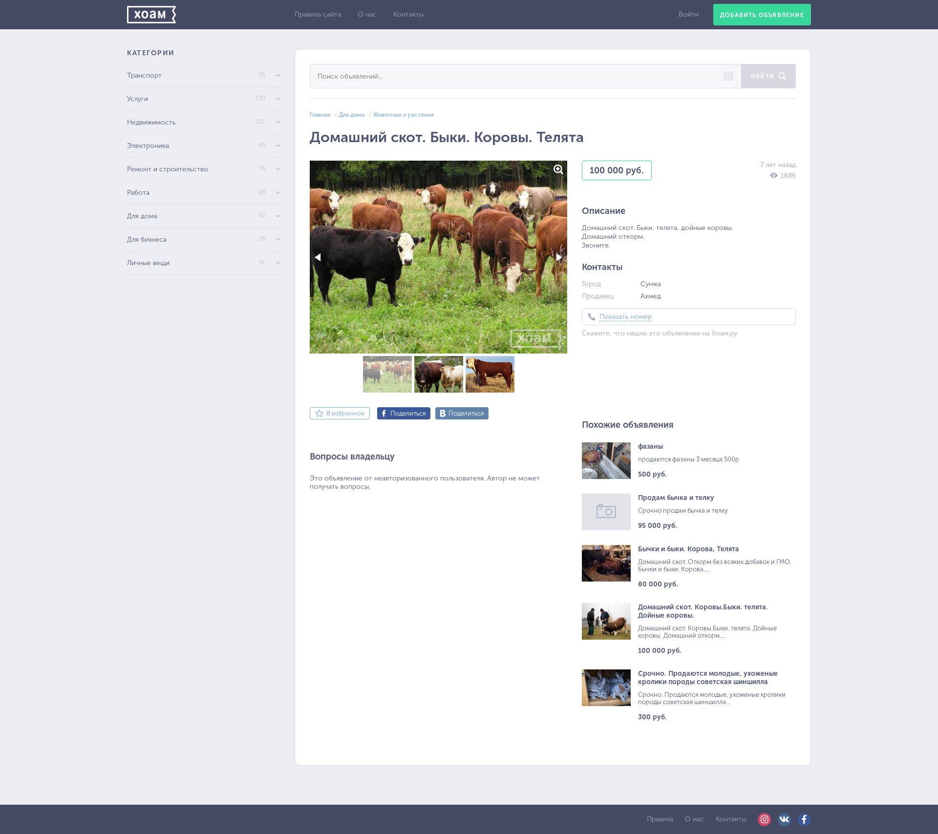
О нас (367, 14)
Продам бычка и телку (676, 498)
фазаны (650, 446)
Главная (320, 114)
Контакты (408, 14)
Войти (689, 14)
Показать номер (625, 317)
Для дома (351, 114)
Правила (660, 819)
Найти (762, 76)
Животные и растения (403, 114)
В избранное (345, 413)
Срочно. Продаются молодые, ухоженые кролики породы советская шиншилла (708, 677)
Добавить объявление (762, 15)
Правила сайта (318, 14)
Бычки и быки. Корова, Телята (688, 549)
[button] (558, 169)
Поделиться (408, 413)
